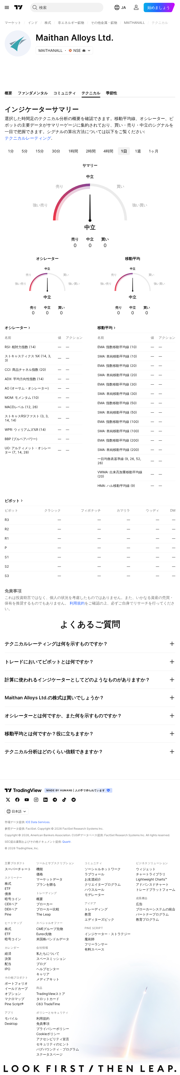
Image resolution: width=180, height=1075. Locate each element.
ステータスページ (49, 1054)
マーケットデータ (49, 879)
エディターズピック (99, 919)
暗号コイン (13, 899)
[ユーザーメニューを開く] (136, 7)
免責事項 (42, 1023)
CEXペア (11, 904)
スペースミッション (51, 959)
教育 (88, 914)
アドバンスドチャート (152, 884)
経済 (8, 953)
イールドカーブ (16, 988)
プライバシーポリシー (52, 1029)
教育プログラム (147, 919)
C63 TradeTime (48, 1004)
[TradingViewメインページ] (23, 790)
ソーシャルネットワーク (103, 869)
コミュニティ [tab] (64, 93)
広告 (139, 904)
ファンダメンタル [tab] (33, 93)
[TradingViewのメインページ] (18, 7)
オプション (13, 994)
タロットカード (47, 999)
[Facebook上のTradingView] (17, 799)
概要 (39, 899)
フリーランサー (96, 944)
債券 (8, 894)
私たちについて (47, 953)
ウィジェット (146, 869)
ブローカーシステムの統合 (155, 909)
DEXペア (11, 909)
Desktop (11, 1023)
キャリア (42, 974)
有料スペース (94, 949)
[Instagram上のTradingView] (36, 799)
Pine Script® (14, 1004)
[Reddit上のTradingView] (73, 799)
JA (123, 7)
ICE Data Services (37, 822)
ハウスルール (94, 889)
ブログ (41, 964)
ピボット (12, 500)
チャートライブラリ (150, 874)
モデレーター (94, 895)
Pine (8, 914)
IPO (7, 969)
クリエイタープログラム (103, 884)
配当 (8, 964)
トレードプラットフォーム (155, 889)
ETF (8, 889)
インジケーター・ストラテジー (108, 934)
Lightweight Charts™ (151, 879)
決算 (8, 959)
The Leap (43, 914)
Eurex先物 (44, 934)
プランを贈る (46, 884)
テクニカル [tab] (91, 93)
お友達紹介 (93, 879)
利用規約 (77, 603)
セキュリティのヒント (52, 1044)
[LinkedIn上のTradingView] (45, 799)
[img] (84, 50)
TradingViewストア (50, 994)
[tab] (11, 151)
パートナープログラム (152, 914)
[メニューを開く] (6, 7)
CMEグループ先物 (49, 929)
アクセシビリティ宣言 (52, 1039)
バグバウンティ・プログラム (57, 1049)
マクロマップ (14, 999)
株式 (8, 883)
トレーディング (96, 909)
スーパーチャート (18, 869)
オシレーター (16, 327)
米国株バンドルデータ (52, 939)
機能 (39, 869)
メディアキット (47, 979)
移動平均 (105, 327)
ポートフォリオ (16, 983)
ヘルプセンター (47, 969)
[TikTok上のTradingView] (64, 799)
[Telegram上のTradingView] (55, 799)
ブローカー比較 (47, 909)
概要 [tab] (8, 93)
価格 (39, 874)
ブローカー (44, 904)
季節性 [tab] (111, 93)
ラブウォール (94, 874)
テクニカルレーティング (28, 138)
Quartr (66, 841)
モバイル (11, 1018)
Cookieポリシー (48, 1034)
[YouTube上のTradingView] (26, 799)
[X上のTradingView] (8, 799)
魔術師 (89, 939)
